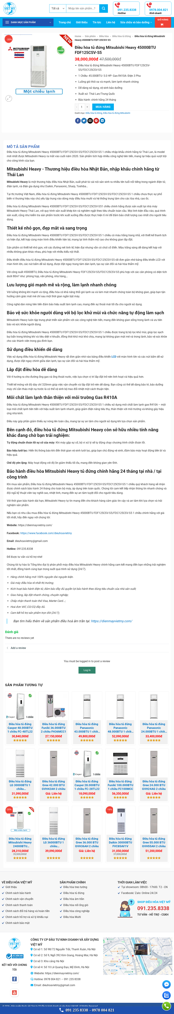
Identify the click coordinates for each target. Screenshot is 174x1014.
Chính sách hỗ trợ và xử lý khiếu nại (26, 917)
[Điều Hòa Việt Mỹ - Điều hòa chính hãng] (23, 8)
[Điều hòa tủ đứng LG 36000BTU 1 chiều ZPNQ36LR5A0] (53, 821)
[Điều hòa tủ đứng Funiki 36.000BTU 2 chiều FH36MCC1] (53, 706)
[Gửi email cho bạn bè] (90, 121)
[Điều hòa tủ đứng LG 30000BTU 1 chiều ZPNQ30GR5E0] (20, 763)
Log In (87, 670)
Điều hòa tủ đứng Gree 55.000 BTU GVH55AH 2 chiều (154, 842)
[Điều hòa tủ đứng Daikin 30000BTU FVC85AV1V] (120, 821)
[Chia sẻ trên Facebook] (78, 121)
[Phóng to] (8, 98)
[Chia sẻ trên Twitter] (84, 121)
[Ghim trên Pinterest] (96, 121)
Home (78, 36)
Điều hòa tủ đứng (121, 36)
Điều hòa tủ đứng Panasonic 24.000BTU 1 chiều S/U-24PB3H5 (154, 727)
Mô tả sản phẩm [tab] (23, 147)
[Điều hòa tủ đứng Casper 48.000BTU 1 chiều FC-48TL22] (20, 706)
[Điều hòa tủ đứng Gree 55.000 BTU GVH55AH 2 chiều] (154, 821)
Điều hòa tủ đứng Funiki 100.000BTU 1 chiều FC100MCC (120, 785)
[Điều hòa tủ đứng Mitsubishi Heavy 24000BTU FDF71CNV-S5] (20, 821)
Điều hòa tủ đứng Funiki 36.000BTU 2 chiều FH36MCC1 (53, 727)
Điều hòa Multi (72, 917)
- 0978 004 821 (102, 1010)
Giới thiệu (82, 22)
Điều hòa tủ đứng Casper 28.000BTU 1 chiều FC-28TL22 (87, 785)
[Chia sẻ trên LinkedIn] (102, 121)
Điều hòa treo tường (75, 887)
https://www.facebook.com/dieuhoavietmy (46, 533)
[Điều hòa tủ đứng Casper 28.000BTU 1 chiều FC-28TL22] (87, 763)
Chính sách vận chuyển (19, 899)
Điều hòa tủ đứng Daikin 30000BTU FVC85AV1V (120, 842)
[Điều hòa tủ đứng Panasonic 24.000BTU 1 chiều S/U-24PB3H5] (154, 706)
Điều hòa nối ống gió (75, 905)
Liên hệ (110, 22)
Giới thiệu (11, 887)
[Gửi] (103, 8)
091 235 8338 (77, 1010)
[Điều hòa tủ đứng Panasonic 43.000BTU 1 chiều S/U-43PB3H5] (87, 706)
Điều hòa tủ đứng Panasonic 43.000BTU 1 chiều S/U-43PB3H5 (87, 727)
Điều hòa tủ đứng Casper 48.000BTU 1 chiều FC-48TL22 (20, 727)
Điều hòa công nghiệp (76, 911)
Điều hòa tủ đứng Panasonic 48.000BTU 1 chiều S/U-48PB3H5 (120, 727)
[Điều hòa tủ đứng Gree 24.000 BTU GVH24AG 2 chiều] (154, 763)
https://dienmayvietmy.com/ (111, 621)
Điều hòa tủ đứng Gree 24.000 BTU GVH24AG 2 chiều (154, 785)
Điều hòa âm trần (73, 899)
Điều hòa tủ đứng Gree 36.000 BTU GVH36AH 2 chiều (87, 842)
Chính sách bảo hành (18, 893)
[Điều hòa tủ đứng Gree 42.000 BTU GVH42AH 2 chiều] (53, 763)
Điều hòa (104, 36)
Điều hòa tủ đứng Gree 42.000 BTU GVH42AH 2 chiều (53, 785)
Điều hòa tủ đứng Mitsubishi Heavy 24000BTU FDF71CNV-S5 (20, 842)
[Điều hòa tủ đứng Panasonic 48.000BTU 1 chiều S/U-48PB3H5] (120, 706)
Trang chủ (65, 22)
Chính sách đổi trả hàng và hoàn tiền (27, 911)
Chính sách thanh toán (19, 905)
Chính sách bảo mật (17, 923)
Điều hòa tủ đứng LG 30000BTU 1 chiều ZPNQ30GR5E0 (20, 785)
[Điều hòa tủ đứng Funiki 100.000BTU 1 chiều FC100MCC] (120, 763)
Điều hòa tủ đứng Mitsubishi (116, 113)
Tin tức (97, 22)
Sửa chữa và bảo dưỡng (134, 22)
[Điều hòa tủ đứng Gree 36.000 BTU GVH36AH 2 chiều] (87, 821)
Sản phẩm (90, 36)
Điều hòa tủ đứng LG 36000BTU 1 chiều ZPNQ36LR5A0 (53, 842)
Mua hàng (103, 106)
